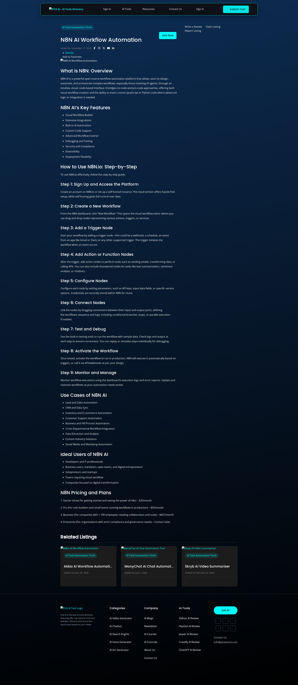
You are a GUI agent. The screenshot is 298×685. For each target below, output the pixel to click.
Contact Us (175, 9)
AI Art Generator (119, 650)
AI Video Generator (121, 618)
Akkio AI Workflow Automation (88, 566)
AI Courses (150, 634)
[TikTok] (218, 628)
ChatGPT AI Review (190, 650)
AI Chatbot (116, 626)
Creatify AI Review (189, 642)
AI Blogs (148, 618)
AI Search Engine (119, 634)
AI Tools (126, 9)
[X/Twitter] (225, 621)
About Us (149, 650)
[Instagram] (225, 628)
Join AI (225, 610)
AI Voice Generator (121, 642)
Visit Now (167, 35)
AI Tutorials (150, 642)
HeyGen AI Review (189, 626)
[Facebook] (233, 628)
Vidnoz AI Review (189, 618)
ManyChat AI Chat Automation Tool (149, 566)
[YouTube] (233, 621)
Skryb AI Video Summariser (207, 566)
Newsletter (150, 626)
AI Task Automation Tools (77, 27)
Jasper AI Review (188, 634)
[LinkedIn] (218, 621)
